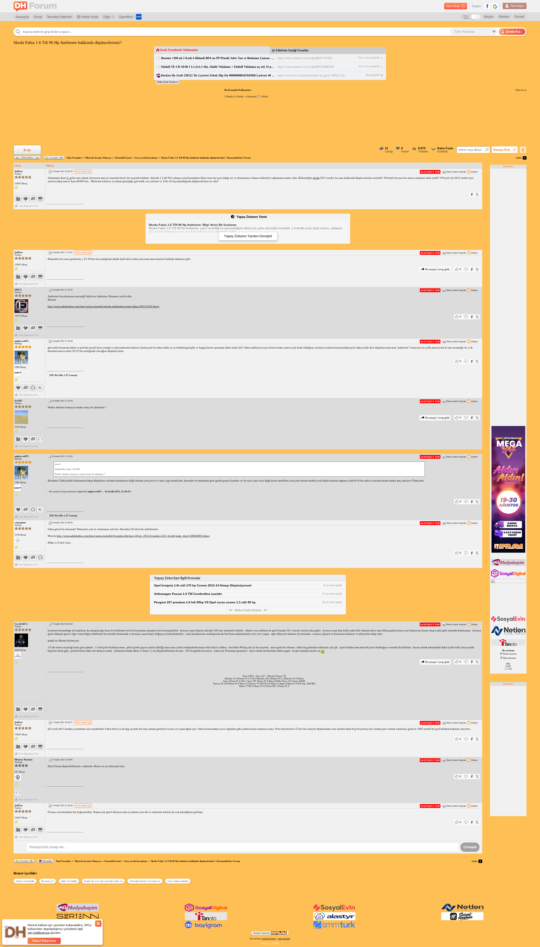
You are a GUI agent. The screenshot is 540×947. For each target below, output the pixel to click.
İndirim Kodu (89, 17)
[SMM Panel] (334, 928)
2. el (69, 177)
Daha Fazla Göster (248, 610)
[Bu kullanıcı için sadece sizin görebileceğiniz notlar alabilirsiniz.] (16, 188)
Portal (38, 17)
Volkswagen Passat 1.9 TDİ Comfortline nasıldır (188, 594)
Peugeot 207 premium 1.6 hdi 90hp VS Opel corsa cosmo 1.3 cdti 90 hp (205, 602)
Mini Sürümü (509, 658)
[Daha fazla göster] (168, 82)
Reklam (504, 16)
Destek (519, 16)
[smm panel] (508, 565)
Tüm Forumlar (74, 157)
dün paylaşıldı (372, 74)
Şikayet (474, 172)
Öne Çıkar (27, 157)
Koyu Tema (466, 17)
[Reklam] (139, 17)
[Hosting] (508, 635)
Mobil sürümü (510, 654)
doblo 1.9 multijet (69, 881)
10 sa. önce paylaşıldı (368, 57)
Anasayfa (22, 17)
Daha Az (520, 90)
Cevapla (53, 157)
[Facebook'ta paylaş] (472, 194)
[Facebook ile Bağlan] (487, 6)
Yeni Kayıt (517, 6)
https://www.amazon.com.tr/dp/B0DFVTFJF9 (305, 58)
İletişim (489, 16)
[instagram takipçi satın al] (508, 576)
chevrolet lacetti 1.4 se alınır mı (145, 881)
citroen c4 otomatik (25, 881)
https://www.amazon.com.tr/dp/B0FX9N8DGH (306, 66)
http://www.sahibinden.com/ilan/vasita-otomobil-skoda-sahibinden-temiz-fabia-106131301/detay (103, 306)
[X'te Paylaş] (477, 194)
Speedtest (126, 17)
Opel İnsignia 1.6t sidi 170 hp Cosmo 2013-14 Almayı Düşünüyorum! (203, 585)
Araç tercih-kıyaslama (146, 157)
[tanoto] (508, 645)
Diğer (107, 17)
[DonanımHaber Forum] (36, 6)
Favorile (47, 861)
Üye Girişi (453, 6)
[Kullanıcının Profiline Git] (21, 306)
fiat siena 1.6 (47, 881)
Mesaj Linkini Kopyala (456, 172)
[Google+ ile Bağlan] (495, 6)
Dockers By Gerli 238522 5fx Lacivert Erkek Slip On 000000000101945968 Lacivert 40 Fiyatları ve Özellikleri (218, 75)
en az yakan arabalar (177, 881)
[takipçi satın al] (508, 621)
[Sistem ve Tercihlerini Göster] (18, 372)
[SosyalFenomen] (462, 919)
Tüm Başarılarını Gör (28, 206)
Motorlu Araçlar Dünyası (98, 157)
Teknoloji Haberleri (59, 17)
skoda (316, 177)
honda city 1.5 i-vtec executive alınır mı (103, 881)
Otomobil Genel (123, 157)
